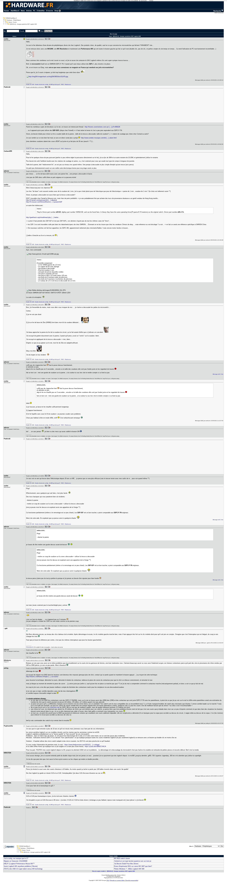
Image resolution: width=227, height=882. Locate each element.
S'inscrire (49, 11)
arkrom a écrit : (41, 384)
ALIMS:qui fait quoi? (54, 84)
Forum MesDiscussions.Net (109, 875)
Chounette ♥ (29, 647)
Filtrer (42, 31)
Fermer (151, 0)
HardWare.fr (15, 11)
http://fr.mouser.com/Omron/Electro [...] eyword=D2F (44, 202)
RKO (62, 84)
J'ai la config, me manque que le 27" (16, 858)
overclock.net (54, 707)
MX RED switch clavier (122, 858)
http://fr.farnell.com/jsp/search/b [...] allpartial (41, 200)
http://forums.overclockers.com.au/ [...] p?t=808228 (102, 127)
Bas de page (113, 34)
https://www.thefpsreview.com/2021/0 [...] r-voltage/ (82, 745)
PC (34, 11)
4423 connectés (219, 12)
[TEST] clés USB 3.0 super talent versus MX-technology (23, 869)
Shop (56, 11)
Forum (6, 11)
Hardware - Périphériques (14, 20)
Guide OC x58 (30, 84)
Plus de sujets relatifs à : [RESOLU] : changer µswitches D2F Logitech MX (113, 871)
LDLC (107, 880)
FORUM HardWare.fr (11, 18)
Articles (29, 11)
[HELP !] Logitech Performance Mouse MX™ (19, 864)
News (23, 11)
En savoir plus (143, 0)
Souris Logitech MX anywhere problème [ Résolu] (20, 866)
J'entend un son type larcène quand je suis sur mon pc (132, 861)
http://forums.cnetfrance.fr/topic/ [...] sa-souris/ (42, 676)
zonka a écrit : (41, 530)
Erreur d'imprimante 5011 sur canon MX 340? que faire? (133, 866)
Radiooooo (68, 84)
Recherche (217, 11)
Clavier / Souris (12, 22)
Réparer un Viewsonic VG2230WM (15, 861)
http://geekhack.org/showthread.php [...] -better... (43, 217)
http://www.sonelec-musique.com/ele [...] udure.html (99, 138)
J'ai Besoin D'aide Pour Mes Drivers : (126, 864)
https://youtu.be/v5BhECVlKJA (95, 746)
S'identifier (41, 11)
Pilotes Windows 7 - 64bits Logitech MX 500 (129, 869)
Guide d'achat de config (41, 84)
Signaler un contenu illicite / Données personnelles (124, 880)
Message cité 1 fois (218, 374)
